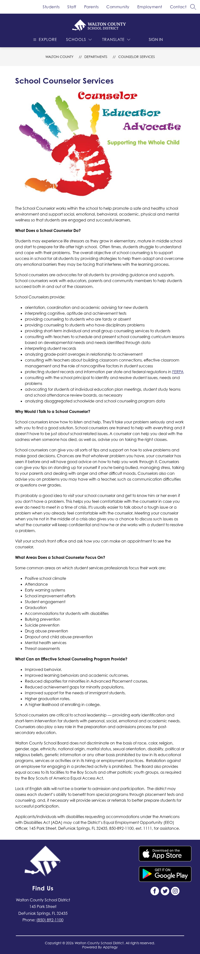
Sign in (156, 39)
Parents (91, 6)
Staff (71, 6)
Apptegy (110, 947)
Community (118, 6)
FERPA (178, 371)
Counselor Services (136, 57)
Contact (178, 6)
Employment (149, 6)
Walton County (59, 57)
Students (51, 6)
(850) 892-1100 (49, 919)
